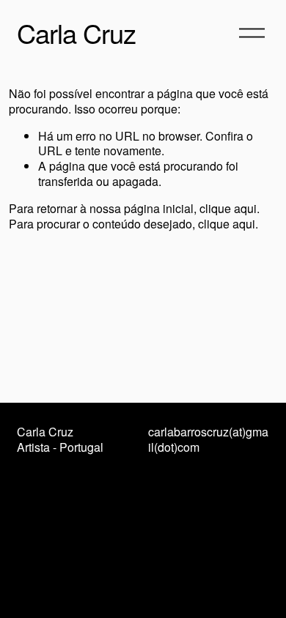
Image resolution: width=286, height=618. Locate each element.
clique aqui (228, 208)
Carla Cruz (76, 32)
